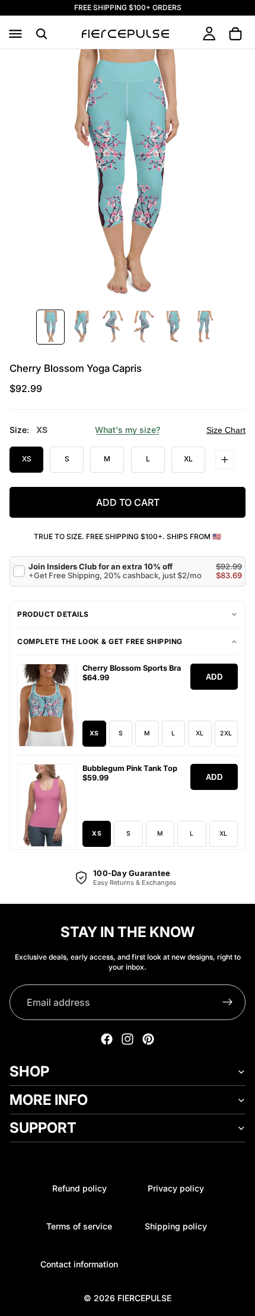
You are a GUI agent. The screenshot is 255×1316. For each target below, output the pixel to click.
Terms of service (79, 1226)
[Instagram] (127, 1039)
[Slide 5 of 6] (174, 327)
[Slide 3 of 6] (112, 327)
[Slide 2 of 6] (81, 327)
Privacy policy (176, 1188)
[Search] (41, 34)
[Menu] (15, 34)
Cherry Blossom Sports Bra (131, 668)
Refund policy (79, 1188)
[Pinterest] (148, 1039)
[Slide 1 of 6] (50, 327)
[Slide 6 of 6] (205, 327)
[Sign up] (227, 1002)
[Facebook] (107, 1039)
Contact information (79, 1264)
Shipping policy (176, 1226)
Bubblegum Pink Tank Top (129, 768)
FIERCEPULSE (144, 1298)
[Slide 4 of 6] (143, 327)
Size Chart (226, 430)
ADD (214, 677)
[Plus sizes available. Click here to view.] (225, 460)
